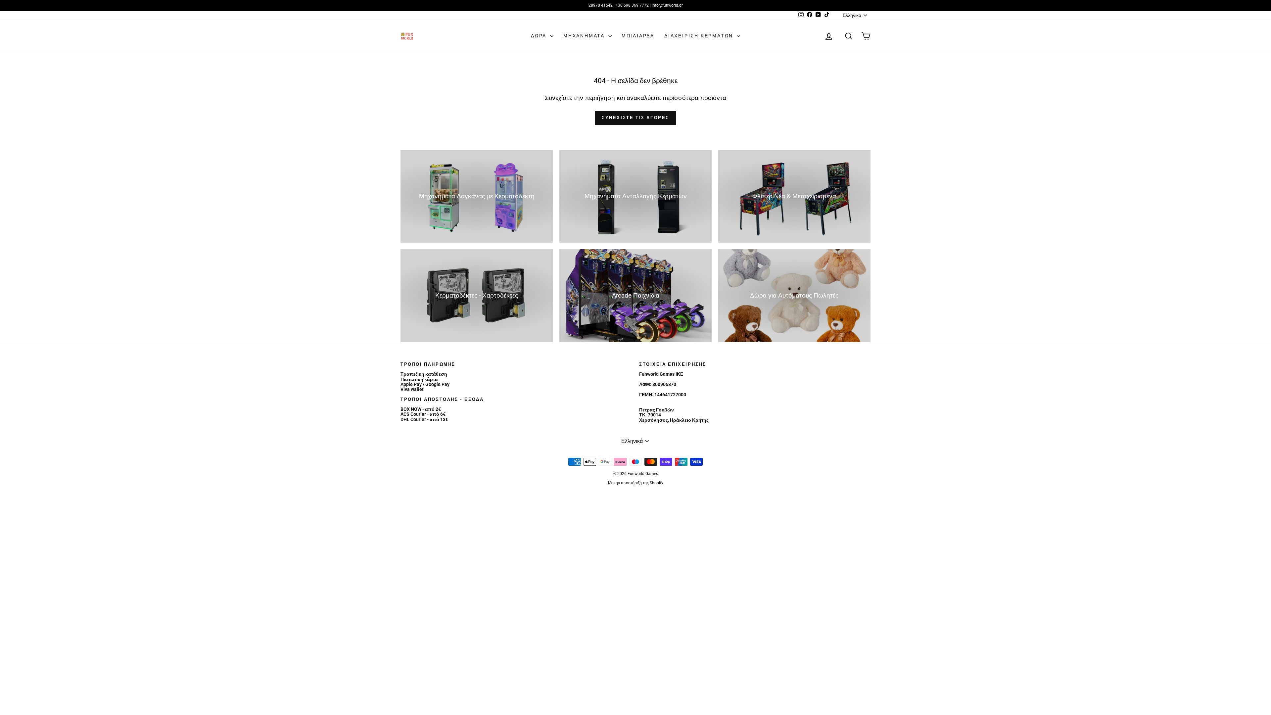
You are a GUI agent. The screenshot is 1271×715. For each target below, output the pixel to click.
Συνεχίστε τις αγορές (635, 117)
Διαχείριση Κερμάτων (699, 35)
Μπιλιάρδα (638, 35)
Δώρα (539, 35)
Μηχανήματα (585, 35)
